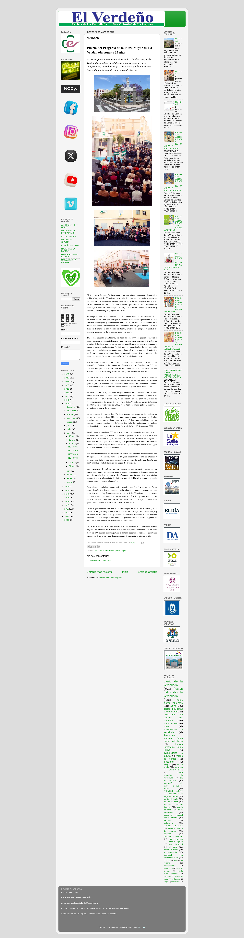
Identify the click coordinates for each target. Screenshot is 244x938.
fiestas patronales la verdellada (173, 692)
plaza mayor (120, 550)
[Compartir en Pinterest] (98, 546)
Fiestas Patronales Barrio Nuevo (173, 747)
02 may (72, 466)
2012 (66, 505)
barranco (179, 767)
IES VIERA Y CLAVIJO (66, 241)
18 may (72, 440)
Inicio (125, 571)
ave (175, 860)
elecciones (169, 761)
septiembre (72, 418)
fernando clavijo (171, 850)
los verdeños (176, 839)
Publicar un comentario (100, 561)
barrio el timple (171, 799)
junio (69, 429)
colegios (167, 765)
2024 (66, 382)
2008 (66, 520)
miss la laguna (176, 842)
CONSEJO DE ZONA (173, 826)
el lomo (173, 847)
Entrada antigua (147, 571)
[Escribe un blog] (90, 546)
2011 (66, 509)
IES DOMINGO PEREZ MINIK (68, 232)
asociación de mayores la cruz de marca (173, 786)
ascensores (168, 868)
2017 (66, 487)
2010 (66, 513)
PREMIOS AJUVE (173, 791)
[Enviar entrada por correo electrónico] (142, 543)
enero (69, 482)
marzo (70, 475)
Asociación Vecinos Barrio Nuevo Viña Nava (173, 738)
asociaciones (175, 882)
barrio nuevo (170, 723)
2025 (66, 378)
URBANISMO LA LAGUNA (68, 261)
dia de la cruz (171, 802)
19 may (72, 436)
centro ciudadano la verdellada (173, 775)
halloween (168, 823)
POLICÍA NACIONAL (70, 245)
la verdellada (170, 852)
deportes (168, 820)
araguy (166, 882)
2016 (66, 490)
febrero (70, 478)
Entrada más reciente (100, 571)
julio (69, 426)
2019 (66, 400)
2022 (66, 389)
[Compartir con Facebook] (96, 546)
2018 (66, 404)
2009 (66, 516)
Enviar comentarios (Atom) (111, 578)
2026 (66, 374)
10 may (72, 444)
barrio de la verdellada (104, 550)
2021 (66, 393)
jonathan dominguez (173, 836)
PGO (166, 860)
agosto (70, 422)
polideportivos (169, 866)
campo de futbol (175, 844)
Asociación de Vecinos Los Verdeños (173, 717)
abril (69, 471)
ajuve (173, 706)
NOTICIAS (73, 447)
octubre (70, 414)
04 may (72, 463)
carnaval (167, 834)
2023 (66, 385)
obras (166, 726)
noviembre (72, 411)
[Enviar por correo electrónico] (88, 546)
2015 (66, 494)
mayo (69, 433)
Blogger (141, 927)
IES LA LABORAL (69, 236)
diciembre (71, 407)
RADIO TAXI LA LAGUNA (68, 250)
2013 (66, 502)
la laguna (176, 879)
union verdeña (176, 770)
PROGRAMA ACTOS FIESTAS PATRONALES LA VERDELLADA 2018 (173, 373)
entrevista (167, 876)
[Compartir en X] (93, 546)
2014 (66, 498)
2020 (66, 396)
